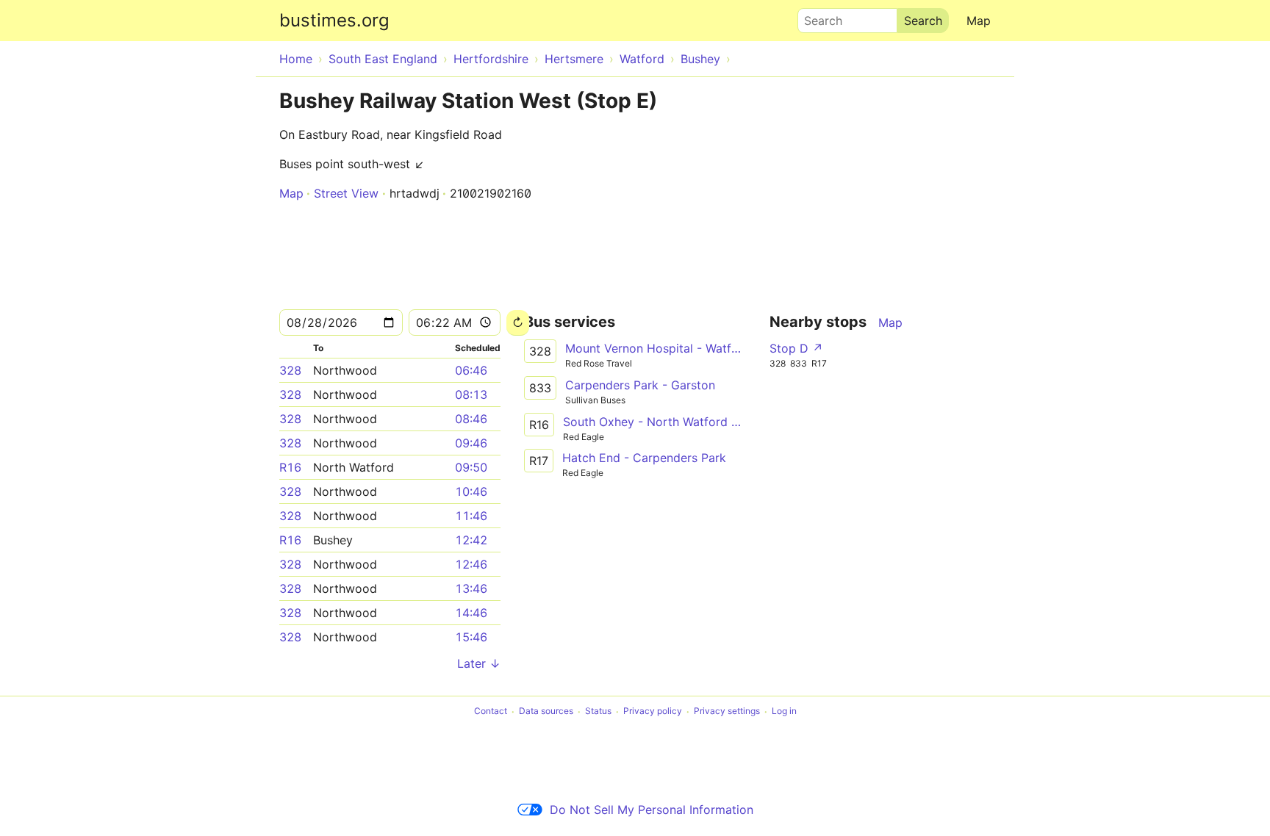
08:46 (471, 418)
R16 (290, 467)
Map (978, 20)
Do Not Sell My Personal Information (651, 809)
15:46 (471, 637)
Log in (784, 711)
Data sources (546, 711)
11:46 (471, 515)
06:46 (471, 370)
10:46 (471, 491)
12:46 (471, 564)
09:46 (471, 443)
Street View (346, 193)
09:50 (471, 467)
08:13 (471, 394)
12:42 (471, 540)
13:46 (471, 588)
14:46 (471, 612)
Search (816, 17)
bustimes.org (334, 20)
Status (598, 711)
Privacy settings (727, 711)
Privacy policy (652, 711)
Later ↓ (479, 663)
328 (290, 370)
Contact (490, 711)
